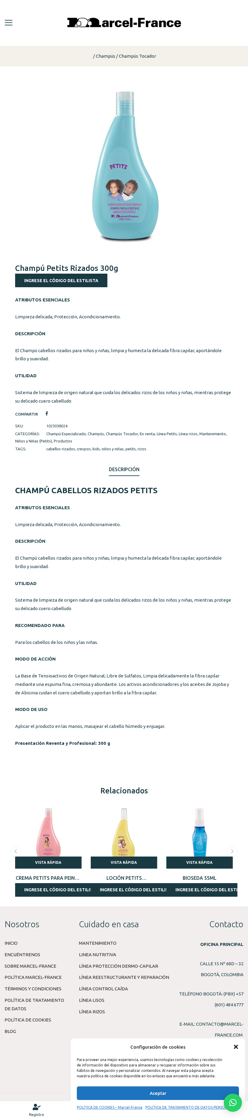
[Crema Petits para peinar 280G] (48, 835)
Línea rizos (188, 434)
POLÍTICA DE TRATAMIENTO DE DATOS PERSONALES (190, 1107)
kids (96, 449)
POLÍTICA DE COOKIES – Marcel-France (109, 1107)
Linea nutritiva (97, 954)
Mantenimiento (212, 434)
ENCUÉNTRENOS (22, 954)
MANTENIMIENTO (97, 943)
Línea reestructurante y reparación (124, 977)
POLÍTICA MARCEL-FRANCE (33, 977)
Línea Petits (167, 434)
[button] (236, 1047)
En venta (147, 434)
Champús (105, 56)
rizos (142, 449)
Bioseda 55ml (200, 878)
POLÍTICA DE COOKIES (28, 1019)
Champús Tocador (137, 56)
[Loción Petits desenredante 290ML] (124, 835)
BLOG (10, 1031)
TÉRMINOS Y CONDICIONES (33, 988)
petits (131, 449)
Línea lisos (91, 1000)
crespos (84, 449)
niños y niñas (113, 449)
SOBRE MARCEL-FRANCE (30, 966)
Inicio (11, 943)
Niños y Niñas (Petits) (33, 441)
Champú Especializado (66, 434)
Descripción (124, 469)
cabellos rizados (60, 449)
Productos (63, 441)
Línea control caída (103, 988)
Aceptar (158, 1093)
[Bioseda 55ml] (199, 835)
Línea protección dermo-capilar (118, 966)
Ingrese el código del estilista (61, 280)
